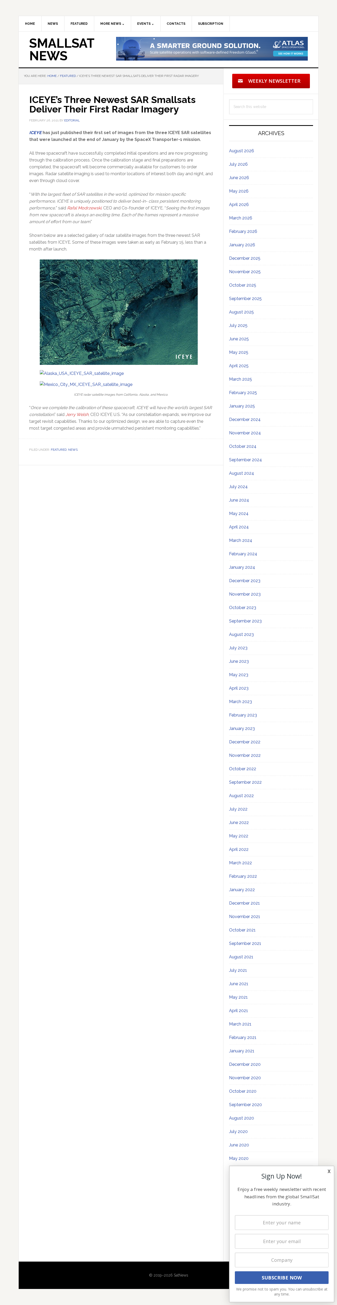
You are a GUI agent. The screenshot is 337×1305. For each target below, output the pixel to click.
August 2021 (241, 956)
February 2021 (242, 1037)
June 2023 (239, 661)
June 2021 (238, 983)
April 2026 (239, 204)
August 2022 (241, 795)
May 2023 (238, 674)
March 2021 (240, 1024)
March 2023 (240, 701)
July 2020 (238, 1131)
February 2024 (243, 553)
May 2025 (238, 352)
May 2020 (239, 1158)
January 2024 (242, 567)
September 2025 (245, 298)
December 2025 (244, 258)
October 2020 (242, 1091)
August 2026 (241, 150)
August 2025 (241, 312)
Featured (59, 450)
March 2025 (240, 379)
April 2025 (239, 365)
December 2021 (244, 903)
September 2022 (245, 782)
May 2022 (238, 835)
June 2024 (239, 500)
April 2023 (239, 688)
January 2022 (242, 889)
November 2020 (245, 1077)
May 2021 (238, 997)
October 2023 (242, 607)
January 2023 (242, 728)
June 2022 (239, 822)
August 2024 (241, 473)
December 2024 (245, 419)
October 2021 (242, 930)
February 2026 (243, 231)
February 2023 (243, 715)
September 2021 (245, 943)
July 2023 (238, 647)
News (73, 450)
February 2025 (243, 392)
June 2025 (239, 338)
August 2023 (241, 634)
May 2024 (239, 513)
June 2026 (239, 177)
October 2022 (242, 768)
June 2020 (239, 1144)
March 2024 (240, 540)
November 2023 (245, 594)
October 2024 (242, 446)
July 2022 (238, 809)
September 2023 (245, 621)
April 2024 (239, 526)
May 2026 (239, 191)
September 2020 (245, 1104)
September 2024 (245, 459)
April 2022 (239, 849)
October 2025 (242, 285)
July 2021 (238, 970)
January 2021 (241, 1050)
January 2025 (242, 406)
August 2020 (241, 1118)
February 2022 (243, 876)
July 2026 (238, 164)
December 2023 (244, 580)
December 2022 (244, 741)
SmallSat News (61, 49)
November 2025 (245, 271)
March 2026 (240, 217)
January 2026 (242, 244)
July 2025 (238, 325)
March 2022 (240, 862)
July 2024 (238, 486)
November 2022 (245, 755)
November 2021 (244, 916)
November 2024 (245, 432)
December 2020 (245, 1064)
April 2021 (238, 1010)
